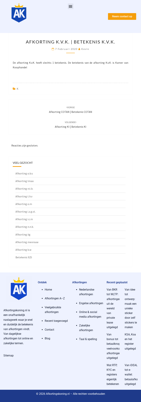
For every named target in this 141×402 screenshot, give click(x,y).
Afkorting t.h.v (23, 196)
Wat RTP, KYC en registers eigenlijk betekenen (113, 375)
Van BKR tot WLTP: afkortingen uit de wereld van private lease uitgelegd (114, 308)
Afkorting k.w (23, 249)
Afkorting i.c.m (24, 219)
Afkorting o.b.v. (24, 173)
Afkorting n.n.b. (24, 226)
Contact (49, 329)
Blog (47, 338)
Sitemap (8, 355)
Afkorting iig (22, 234)
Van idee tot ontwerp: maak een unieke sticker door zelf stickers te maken (131, 308)
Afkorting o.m (23, 204)
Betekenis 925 (23, 257)
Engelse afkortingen (91, 303)
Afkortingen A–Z (55, 298)
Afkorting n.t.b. (24, 188)
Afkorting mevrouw (26, 242)
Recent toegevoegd (56, 320)
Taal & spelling (88, 339)
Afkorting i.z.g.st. (25, 211)
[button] (70, 6)
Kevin (85, 48)
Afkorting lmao (24, 181)
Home (48, 289)
